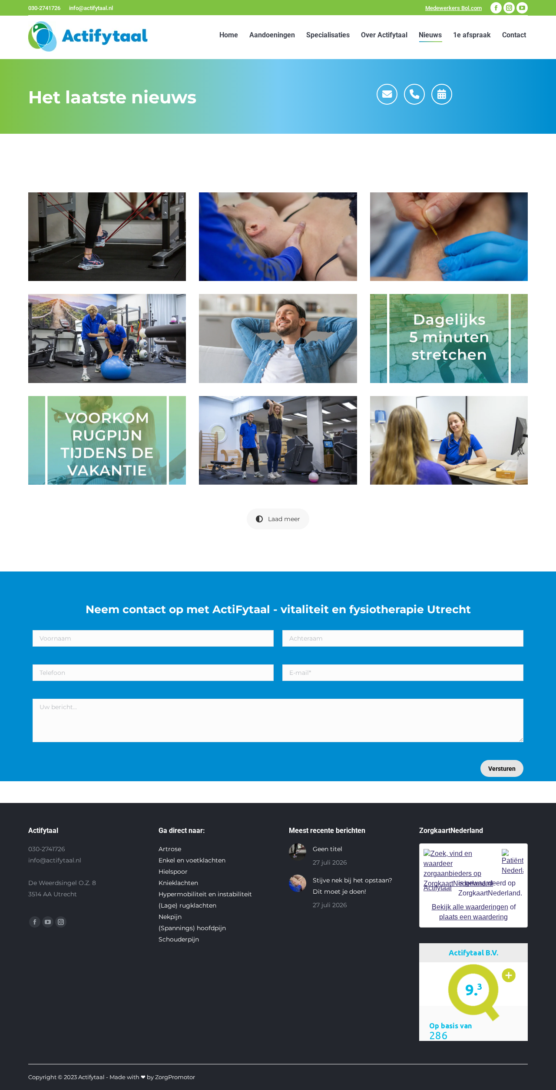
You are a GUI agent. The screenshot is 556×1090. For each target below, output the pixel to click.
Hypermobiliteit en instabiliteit (205, 894)
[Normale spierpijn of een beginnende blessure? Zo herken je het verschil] (107, 338)
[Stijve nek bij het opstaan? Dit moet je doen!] (278, 236)
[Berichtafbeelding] (297, 852)
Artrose (170, 849)
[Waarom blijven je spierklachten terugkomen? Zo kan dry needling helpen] (449, 236)
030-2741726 (44, 8)
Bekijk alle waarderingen (470, 907)
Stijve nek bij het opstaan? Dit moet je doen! (352, 885)
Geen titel (327, 849)
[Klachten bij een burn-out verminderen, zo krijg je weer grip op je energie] (449, 440)
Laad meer (284, 519)
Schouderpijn (179, 939)
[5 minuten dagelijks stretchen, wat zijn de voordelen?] (449, 338)
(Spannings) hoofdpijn (192, 928)
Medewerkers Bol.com (453, 8)
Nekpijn (170, 917)
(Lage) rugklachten (187, 905)
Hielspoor (173, 871)
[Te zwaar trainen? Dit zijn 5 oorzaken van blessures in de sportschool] (278, 440)
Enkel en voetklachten (192, 860)
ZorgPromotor (175, 1076)
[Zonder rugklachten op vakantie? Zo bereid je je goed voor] (107, 440)
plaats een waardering (473, 917)
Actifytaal (438, 888)
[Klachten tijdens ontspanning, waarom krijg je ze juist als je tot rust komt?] (278, 338)
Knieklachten (178, 883)
